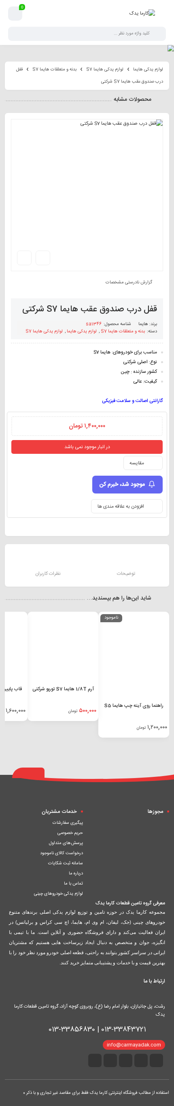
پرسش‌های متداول (66, 843)
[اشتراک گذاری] (43, 258)
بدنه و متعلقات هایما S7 (54, 69)
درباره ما (76, 873)
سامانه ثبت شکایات (65, 863)
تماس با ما (73, 883)
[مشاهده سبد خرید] (15, 13)
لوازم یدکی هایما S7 (104, 69)
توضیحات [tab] (126, 574)
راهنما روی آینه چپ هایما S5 (133, 706)
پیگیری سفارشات (68, 823)
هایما (143, 324)
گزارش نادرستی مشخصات (129, 282)
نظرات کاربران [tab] (48, 574)
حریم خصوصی (70, 833)
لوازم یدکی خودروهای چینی (58, 894)
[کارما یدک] (142, 13)
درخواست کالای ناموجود (61, 853)
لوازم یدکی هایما (148, 69)
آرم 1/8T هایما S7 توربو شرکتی (63, 689)
